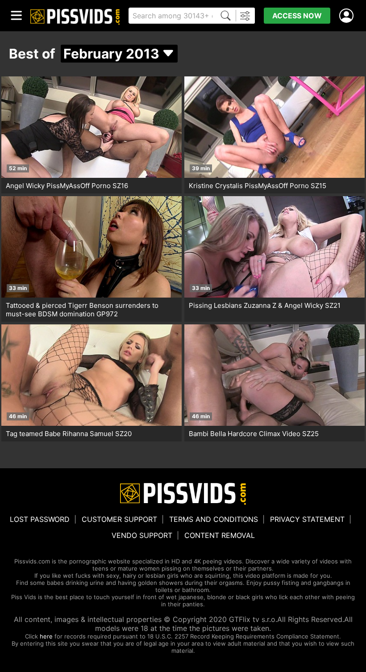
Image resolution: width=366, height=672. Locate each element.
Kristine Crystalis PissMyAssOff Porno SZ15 (257, 185)
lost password (40, 519)
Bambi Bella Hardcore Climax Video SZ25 (254, 433)
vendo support (142, 535)
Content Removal (219, 535)
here (46, 636)
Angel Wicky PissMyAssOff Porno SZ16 (67, 185)
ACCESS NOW (297, 15)
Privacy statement (307, 519)
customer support (119, 519)
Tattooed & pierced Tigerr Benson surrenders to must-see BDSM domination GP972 (82, 309)
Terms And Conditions (213, 519)
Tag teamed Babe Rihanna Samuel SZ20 (69, 433)
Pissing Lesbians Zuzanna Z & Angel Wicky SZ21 (265, 305)
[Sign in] (348, 16)
